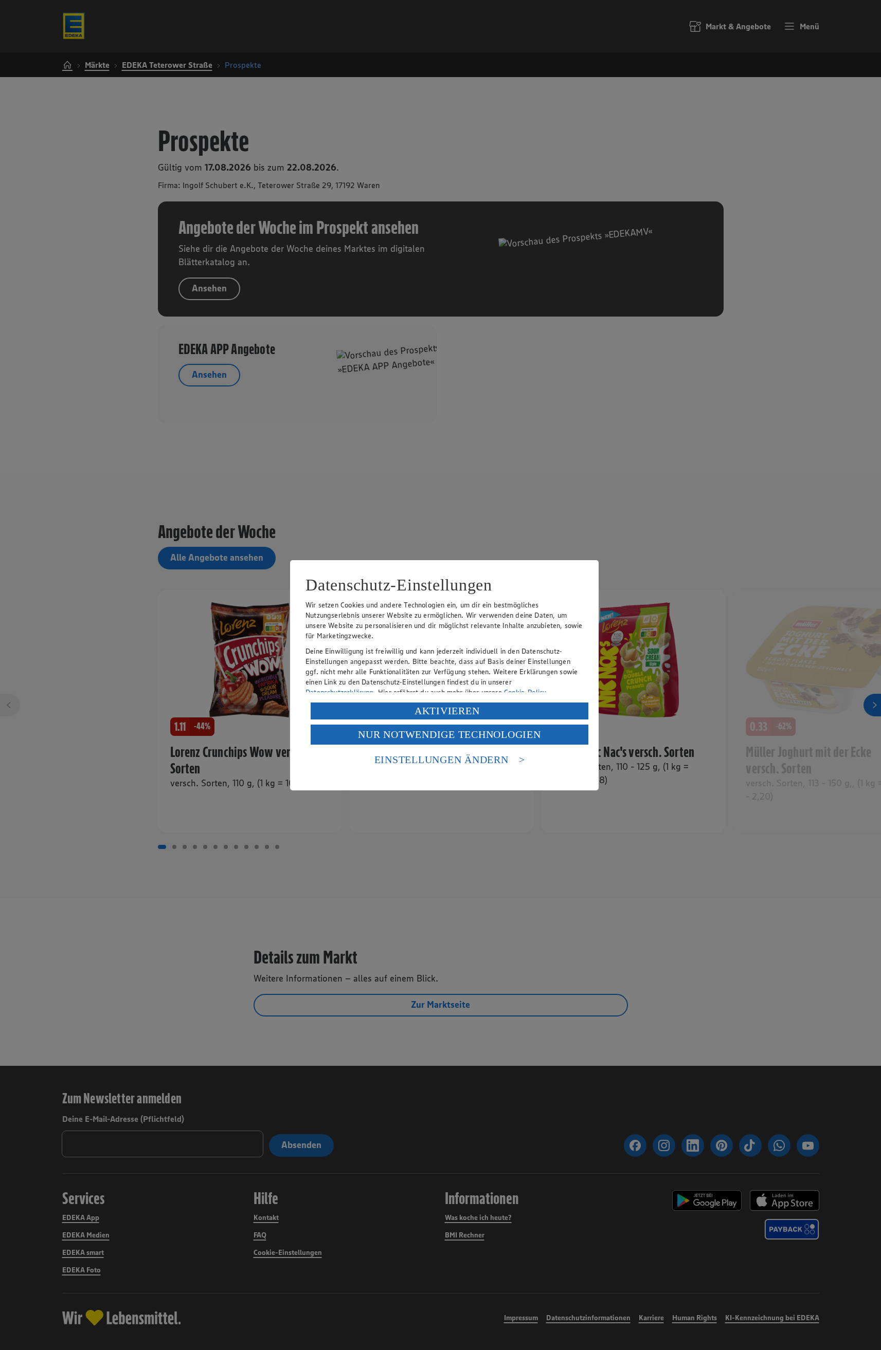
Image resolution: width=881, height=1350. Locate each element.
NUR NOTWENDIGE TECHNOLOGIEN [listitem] (449, 734)
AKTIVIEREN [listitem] (447, 710)
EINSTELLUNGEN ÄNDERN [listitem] (441, 759)
